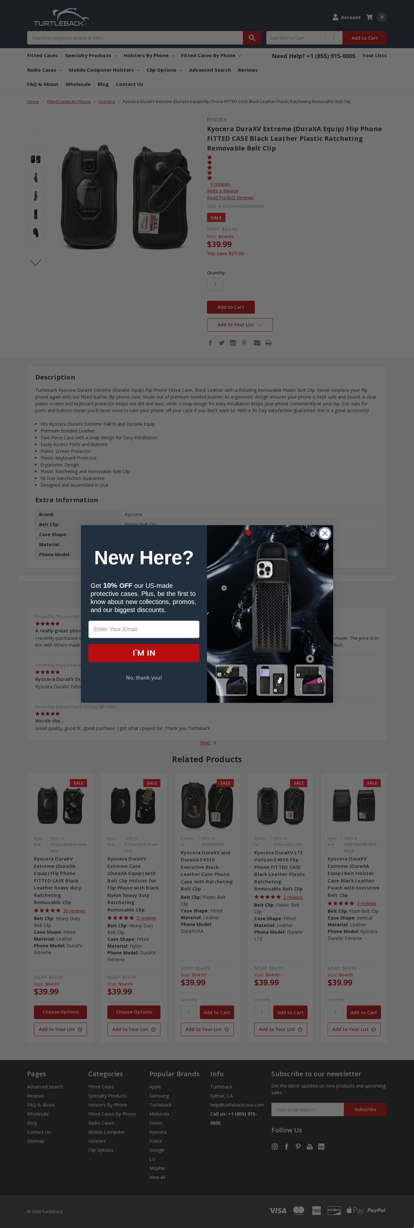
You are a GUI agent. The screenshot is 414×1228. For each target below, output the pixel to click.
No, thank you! (144, 678)
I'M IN (144, 653)
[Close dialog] (325, 533)
